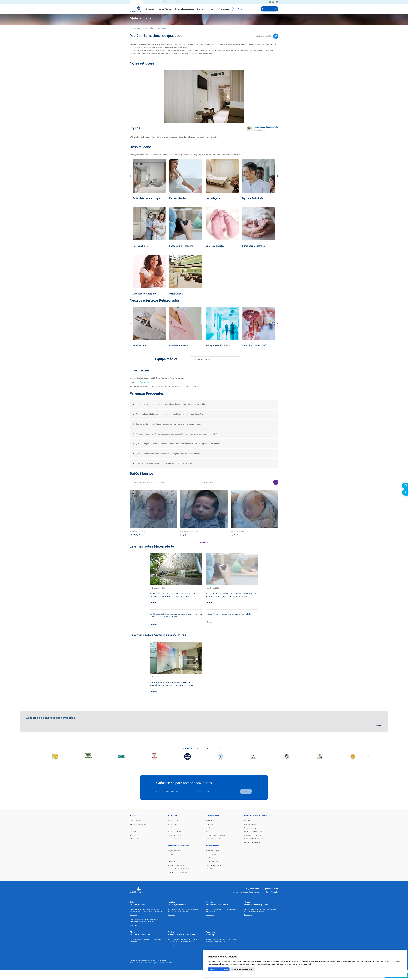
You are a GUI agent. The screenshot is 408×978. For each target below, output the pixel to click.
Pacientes (150, 2)
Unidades (209, 869)
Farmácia (209, 820)
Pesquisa (187, 2)
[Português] (269, 2)
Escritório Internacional (214, 865)
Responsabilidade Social (217, 2)
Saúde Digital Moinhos (213, 858)
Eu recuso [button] (224, 969)
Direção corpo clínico (175, 839)
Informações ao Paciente (176, 865)
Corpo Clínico (163, 2)
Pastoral (247, 820)
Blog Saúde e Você (174, 850)
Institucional (136, 2)
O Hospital (150, 9)
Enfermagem (210, 824)
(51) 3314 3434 (143, 382)
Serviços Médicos (164, 9)
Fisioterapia (210, 828)
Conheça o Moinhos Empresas (178, 872)
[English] (273, 2)
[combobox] (215, 360)
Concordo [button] (213, 969)
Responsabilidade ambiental (254, 839)
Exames (200, 9)
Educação (175, 2)
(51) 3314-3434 (252, 889)
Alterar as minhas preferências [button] (242, 969)
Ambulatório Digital (212, 850)
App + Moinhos (211, 854)
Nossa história (173, 820)
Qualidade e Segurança (252, 835)
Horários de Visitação (213, 839)
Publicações (172, 861)
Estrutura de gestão (174, 831)
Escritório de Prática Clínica (253, 831)
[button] (194, 118)
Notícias (171, 858)
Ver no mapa (133, 915)
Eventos (170, 854)
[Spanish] (277, 2)
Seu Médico (211, 9)
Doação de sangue (250, 828)
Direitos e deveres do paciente (178, 869)
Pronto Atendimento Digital (215, 835)
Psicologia (209, 831)
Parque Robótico (212, 861)
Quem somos (172, 824)
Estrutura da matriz (174, 828)
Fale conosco (224, 9)
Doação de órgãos (250, 824)
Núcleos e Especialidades (184, 9)
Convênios (133, 835)
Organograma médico (175, 835)
